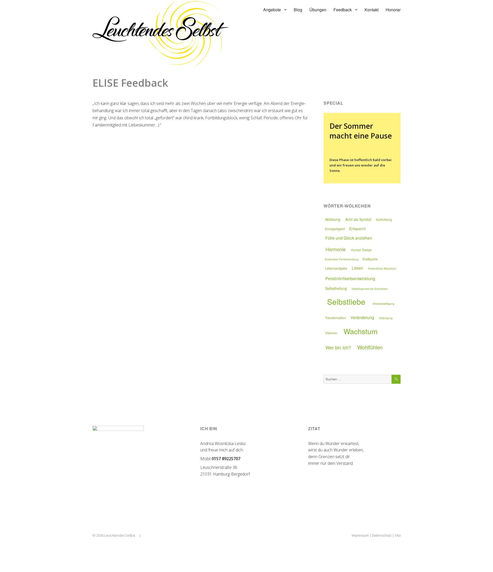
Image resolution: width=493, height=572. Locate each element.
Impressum (360, 535)
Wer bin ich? (338, 347)
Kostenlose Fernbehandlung (342, 259)
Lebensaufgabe (336, 268)
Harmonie (336, 249)
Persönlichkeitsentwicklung (350, 278)
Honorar (393, 10)
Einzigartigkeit (335, 228)
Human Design (361, 250)
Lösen (357, 268)
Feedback (343, 10)
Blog (298, 10)
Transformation (335, 317)
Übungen (317, 10)
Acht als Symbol (358, 219)
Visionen (331, 333)
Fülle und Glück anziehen (348, 238)
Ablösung (332, 219)
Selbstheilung (336, 288)
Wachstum (360, 331)
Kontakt (371, 10)
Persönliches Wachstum (382, 268)
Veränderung (362, 317)
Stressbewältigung (383, 303)
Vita (398, 535)
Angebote (272, 10)
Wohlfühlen (370, 347)
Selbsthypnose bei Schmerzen (370, 289)
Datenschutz (382, 535)
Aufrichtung (384, 219)
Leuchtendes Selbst (119, 535)
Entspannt (357, 228)
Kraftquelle (370, 259)
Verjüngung (386, 318)
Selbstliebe (346, 301)
